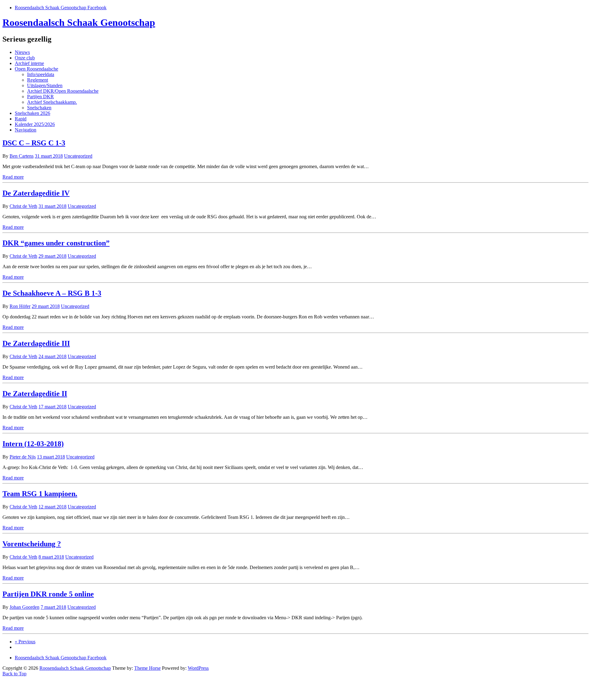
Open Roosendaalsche (36, 68)
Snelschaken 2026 (32, 113)
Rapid (20, 118)
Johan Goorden (24, 607)
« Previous (25, 641)
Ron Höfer (20, 306)
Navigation (25, 129)
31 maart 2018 (49, 156)
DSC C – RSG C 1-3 (33, 143)
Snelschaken (39, 107)
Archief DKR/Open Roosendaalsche (62, 91)
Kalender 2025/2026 (35, 124)
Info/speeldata (40, 74)
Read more (13, 177)
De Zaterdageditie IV (36, 193)
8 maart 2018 (51, 557)
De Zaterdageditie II (34, 394)
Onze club (25, 57)
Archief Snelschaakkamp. (52, 102)
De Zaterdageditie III (36, 343)
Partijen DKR (40, 96)
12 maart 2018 (52, 506)
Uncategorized (78, 156)
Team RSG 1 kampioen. (39, 494)
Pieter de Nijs (23, 456)
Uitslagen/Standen (44, 85)
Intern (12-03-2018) (33, 444)
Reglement (37, 80)
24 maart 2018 (52, 356)
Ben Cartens (22, 156)
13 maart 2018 (51, 456)
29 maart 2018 (52, 256)
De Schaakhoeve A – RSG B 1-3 (51, 293)
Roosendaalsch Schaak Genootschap (78, 22)
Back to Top (14, 673)
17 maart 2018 (52, 406)
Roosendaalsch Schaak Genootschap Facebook (61, 7)
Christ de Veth (23, 206)
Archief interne (29, 63)
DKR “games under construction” (56, 243)
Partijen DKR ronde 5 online (48, 594)
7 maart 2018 (53, 607)
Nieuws (22, 52)
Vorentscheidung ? (31, 544)
